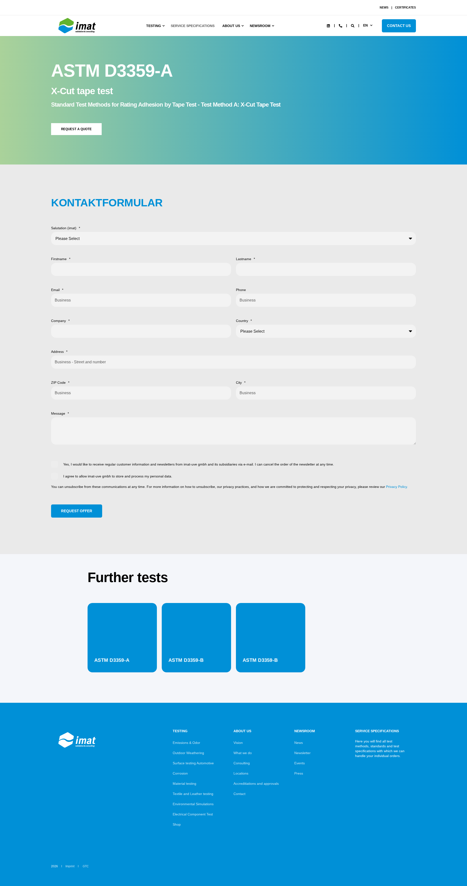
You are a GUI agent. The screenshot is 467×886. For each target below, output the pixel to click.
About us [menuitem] (231, 26)
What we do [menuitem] (243, 753)
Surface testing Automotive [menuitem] (193, 763)
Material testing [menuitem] (184, 784)
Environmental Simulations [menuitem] (193, 804)
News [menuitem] (298, 743)
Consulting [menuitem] (242, 763)
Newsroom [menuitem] (260, 26)
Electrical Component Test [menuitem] (193, 814)
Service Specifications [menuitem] (193, 26)
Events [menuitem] (299, 763)
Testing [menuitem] (153, 26)
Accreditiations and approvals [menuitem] (256, 784)
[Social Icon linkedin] (328, 25)
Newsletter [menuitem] (302, 753)
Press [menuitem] (298, 773)
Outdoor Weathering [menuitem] (188, 753)
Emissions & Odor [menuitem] (186, 743)
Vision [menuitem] (238, 743)
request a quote (76, 129)
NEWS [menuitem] (384, 7)
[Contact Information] (340, 25)
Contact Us (399, 26)
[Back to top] (450, 869)
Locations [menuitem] (241, 773)
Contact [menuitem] (239, 794)
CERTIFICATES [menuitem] (405, 7)
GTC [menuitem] (86, 866)
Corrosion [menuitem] (180, 773)
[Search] (353, 25)
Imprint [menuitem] (69, 866)
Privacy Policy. (397, 487)
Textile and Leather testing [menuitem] (193, 794)
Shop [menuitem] (177, 824)
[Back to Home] (78, 33)
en (365, 25)
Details (122, 660)
